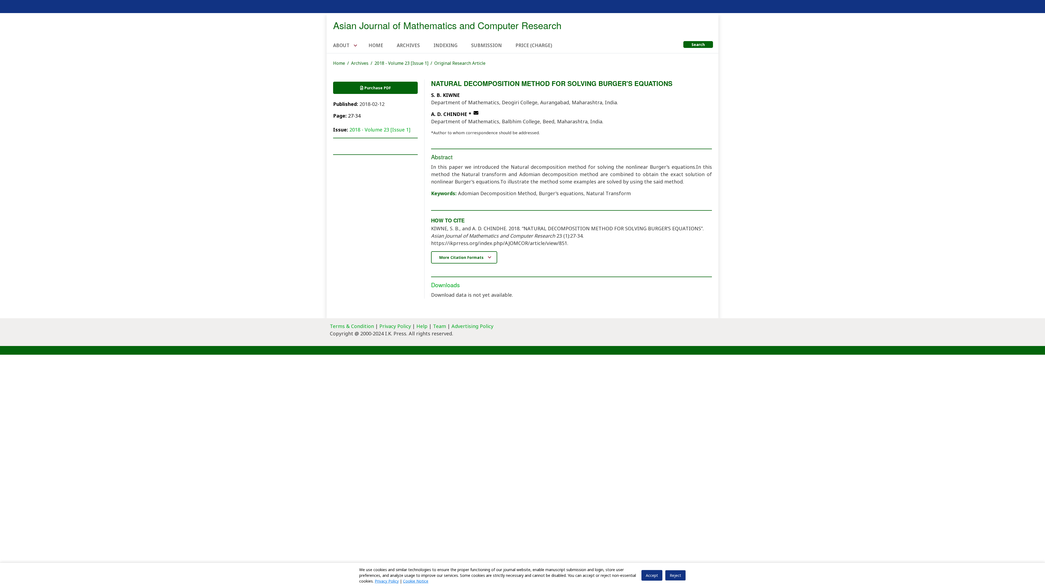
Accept (652, 575)
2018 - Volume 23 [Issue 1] (401, 63)
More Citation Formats (462, 257)
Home (375, 45)
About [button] (342, 45)
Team (439, 326)
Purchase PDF (377, 87)
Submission (486, 45)
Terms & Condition (352, 326)
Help (422, 326)
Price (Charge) (533, 45)
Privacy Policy (395, 326)
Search (698, 44)
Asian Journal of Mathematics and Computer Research (447, 25)
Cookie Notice (415, 581)
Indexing (445, 45)
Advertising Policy (472, 326)
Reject (675, 575)
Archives (408, 45)
